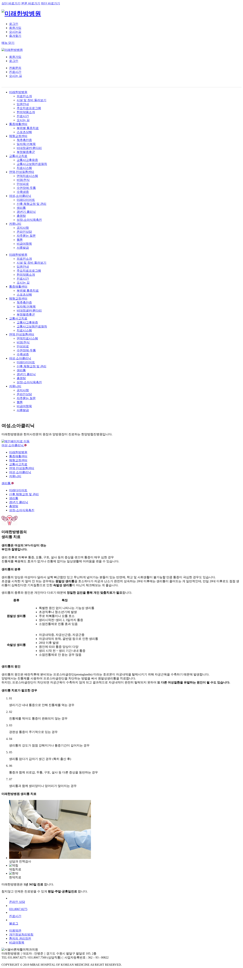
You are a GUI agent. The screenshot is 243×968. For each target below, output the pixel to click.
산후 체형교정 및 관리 (31, 203)
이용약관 (15, 930)
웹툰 (20, 239)
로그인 (13, 23)
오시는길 (15, 31)
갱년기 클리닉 (26, 211)
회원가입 (15, 27)
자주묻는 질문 (26, 235)
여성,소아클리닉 (20, 195)
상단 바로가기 (11, 3)
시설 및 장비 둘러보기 (31, 100)
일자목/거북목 (26, 144)
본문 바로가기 (30, 3)
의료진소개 (24, 96)
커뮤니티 (15, 223)
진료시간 (15, 71)
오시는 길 (15, 75)
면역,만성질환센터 (21, 172)
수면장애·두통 (26, 187)
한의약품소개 (26, 112)
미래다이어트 (26, 199)
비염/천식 (23, 179)
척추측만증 (24, 140)
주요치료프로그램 (29, 108)
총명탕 (21, 215)
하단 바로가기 (50, 3)
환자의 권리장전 (20, 938)
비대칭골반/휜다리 (29, 148)
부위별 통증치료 (28, 128)
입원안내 (23, 104)
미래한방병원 (18, 92)
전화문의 (15, 67)
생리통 (21, 207)
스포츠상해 (24, 132)
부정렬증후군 (26, 152)
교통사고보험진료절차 (32, 164)
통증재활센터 (18, 124)
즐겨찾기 (15, 35)
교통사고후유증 (27, 160)
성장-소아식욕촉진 (29, 219)
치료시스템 (24, 168)
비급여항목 (24, 243)
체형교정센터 (18, 136)
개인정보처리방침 (21, 934)
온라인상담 (24, 231)
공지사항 (23, 227)
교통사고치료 (18, 156)
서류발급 (23, 247)
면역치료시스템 (27, 176)
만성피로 (23, 183)
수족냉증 (23, 191)
